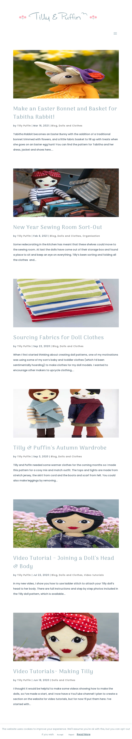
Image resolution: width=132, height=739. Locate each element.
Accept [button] (60, 734)
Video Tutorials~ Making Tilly (53, 671)
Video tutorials (94, 575)
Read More (83, 734)
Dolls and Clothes (70, 125)
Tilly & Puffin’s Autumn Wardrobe (60, 448)
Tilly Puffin (24, 125)
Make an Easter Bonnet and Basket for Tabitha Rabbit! (65, 113)
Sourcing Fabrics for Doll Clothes (58, 337)
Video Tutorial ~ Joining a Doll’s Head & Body (63, 562)
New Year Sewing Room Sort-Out (57, 227)
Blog (54, 125)
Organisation (91, 236)
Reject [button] (71, 734)
